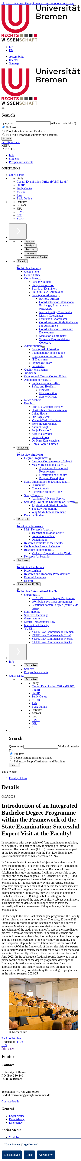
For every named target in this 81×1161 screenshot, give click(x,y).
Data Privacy (16, 1119)
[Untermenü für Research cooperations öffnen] (52, 550)
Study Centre (24, 188)
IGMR (20, 212)
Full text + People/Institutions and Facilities (31, 134)
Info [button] (11, 661)
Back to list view (11, 1038)
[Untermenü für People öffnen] (33, 404)
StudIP (21, 185)
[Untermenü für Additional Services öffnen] (48, 380)
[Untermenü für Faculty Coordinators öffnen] (58, 296)
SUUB (21, 191)
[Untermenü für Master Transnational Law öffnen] (64, 465)
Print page (8, 1048)
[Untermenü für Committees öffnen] (39, 279)
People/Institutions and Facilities (24, 131)
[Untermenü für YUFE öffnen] (33, 629)
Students (14, 158)
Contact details (10, 1101)
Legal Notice (16, 1115)
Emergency (16, 1122)
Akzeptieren (46, 1154)
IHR (19, 215)
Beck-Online (24, 198)
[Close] (18, 265)
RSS (4, 1045)
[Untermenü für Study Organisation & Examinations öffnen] (68, 482)
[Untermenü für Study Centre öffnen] (41, 496)
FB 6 (20, 1041)
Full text (10, 127)
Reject (29, 1154)
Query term (9, 123)
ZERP (20, 218)
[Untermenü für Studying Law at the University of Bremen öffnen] (76, 502)
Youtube (14, 1137)
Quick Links (16, 174)
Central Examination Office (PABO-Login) (42, 181)
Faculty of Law (11, 142)
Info (11, 155)
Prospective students (21, 162)
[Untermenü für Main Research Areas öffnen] (51, 530)
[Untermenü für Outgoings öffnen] (38, 595)
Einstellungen (12, 1154)
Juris (19, 195)
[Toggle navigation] (3, 108)
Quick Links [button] (16, 675)
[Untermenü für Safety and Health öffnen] (54, 387)
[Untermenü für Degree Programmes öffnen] (49, 459)
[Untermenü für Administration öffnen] (43, 347)
